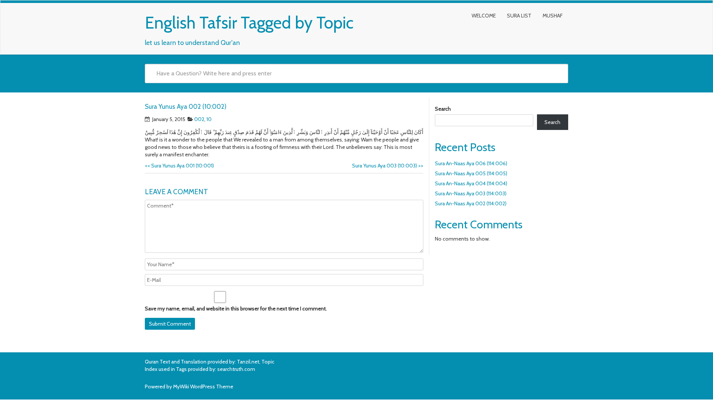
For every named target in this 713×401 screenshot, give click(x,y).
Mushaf (553, 15)
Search (443, 108)
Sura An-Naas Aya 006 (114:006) (471, 163)
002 (199, 119)
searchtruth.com (236, 369)
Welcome (484, 15)
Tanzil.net (248, 361)
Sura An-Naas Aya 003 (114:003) (471, 193)
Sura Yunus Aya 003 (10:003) (387, 165)
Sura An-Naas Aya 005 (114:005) (471, 173)
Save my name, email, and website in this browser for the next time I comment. (236, 308)
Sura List (519, 15)
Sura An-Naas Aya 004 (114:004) (471, 183)
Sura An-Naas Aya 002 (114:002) (471, 203)
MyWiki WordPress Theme (203, 386)
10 (209, 119)
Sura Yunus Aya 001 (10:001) (179, 165)
